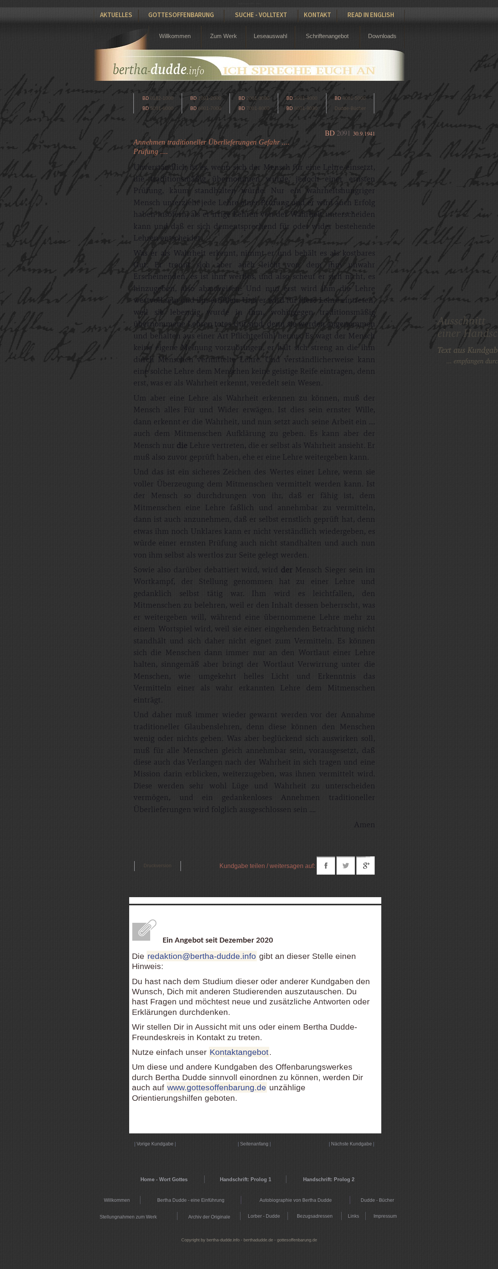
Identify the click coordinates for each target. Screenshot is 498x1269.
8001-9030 (301, 108)
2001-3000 (254, 98)
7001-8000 (254, 108)
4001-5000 (350, 98)
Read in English (370, 14)
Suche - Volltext (261, 14)
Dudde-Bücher (350, 108)
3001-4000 (301, 98)
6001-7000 (205, 108)
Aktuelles (116, 14)
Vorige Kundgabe (155, 1144)
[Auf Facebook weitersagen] (326, 872)
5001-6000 (158, 108)
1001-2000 (205, 98)
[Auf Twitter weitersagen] (346, 872)
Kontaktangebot (239, 1052)
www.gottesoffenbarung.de (216, 1087)
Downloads (382, 36)
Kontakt (317, 14)
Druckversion (158, 865)
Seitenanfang (254, 1144)
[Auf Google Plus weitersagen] (365, 872)
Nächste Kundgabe (351, 1144)
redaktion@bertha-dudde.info (201, 956)
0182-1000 (158, 98)
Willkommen (175, 36)
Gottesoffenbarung (181, 14)
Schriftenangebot (327, 36)
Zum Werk (223, 36)
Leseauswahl (270, 36)
